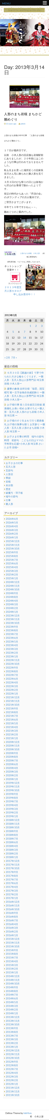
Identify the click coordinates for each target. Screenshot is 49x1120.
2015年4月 (12, 961)
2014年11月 (13, 979)
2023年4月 (12, 645)
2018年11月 (13, 823)
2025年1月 (12, 578)
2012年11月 (13, 1054)
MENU (6, 3)
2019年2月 (12, 812)
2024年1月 (12, 611)
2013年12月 (13, 1017)
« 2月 (7, 357)
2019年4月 (12, 805)
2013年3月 (12, 1039)
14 (24, 337)
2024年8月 (12, 596)
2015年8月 (12, 953)
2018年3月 (12, 849)
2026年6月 (12, 518)
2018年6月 (12, 842)
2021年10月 (13, 704)
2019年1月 (12, 816)
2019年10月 (13, 790)
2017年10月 (13, 868)
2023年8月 (12, 630)
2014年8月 (12, 991)
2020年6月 (12, 764)
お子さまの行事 (14, 463)
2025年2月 (12, 574)
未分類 (9, 485)
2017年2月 (12, 894)
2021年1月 (12, 738)
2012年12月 (13, 1050)
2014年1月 (12, 1013)
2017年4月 (12, 886)
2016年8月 (12, 916)
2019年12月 (13, 782)
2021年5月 (12, 723)
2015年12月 (13, 938)
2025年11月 (13, 544)
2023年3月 (12, 648)
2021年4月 (12, 727)
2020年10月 (13, 749)
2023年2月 (12, 652)
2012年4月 (12, 1072)
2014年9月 (12, 987)
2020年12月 (13, 742)
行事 (8, 500)
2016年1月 (12, 935)
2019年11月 (13, 786)
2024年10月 (13, 589)
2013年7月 (12, 1035)
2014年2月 (12, 1009)
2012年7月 (12, 1069)
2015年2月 (12, 968)
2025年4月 (12, 567)
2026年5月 (12, 522)
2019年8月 (12, 797)
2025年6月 (12, 563)
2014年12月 (13, 976)
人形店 (9, 474)
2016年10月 (13, 909)
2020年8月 (12, 756)
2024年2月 (12, 608)
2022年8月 (12, 671)
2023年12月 (13, 615)
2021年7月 (12, 715)
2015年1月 (12, 972)
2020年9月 (12, 753)
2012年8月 (12, 1065)
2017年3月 (12, 890)
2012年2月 (12, 1080)
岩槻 (8, 481)
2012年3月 (12, 1076)
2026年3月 (12, 530)
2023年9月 (12, 626)
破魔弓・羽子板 (14, 492)
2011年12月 (13, 1087)
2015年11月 (13, 942)
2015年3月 (12, 965)
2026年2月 (12, 533)
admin (22, 124)
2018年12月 (13, 820)
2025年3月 (12, 570)
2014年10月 (13, 983)
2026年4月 (12, 526)
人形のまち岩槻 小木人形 (30, 253)
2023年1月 (12, 656)
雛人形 (9, 503)
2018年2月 (12, 853)
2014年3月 (12, 1005)
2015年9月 (12, 950)
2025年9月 (12, 552)
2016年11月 (13, 905)
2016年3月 (12, 927)
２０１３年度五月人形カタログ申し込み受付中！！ (20, 291)
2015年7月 (12, 957)
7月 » (14, 357)
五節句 (9, 470)
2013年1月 (12, 1046)
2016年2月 (12, 931)
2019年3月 (12, 808)
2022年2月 (12, 689)
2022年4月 (12, 682)
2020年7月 (12, 760)
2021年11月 (13, 700)
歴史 (8, 489)
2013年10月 (13, 1024)
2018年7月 (12, 838)
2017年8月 (12, 875)
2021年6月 (12, 719)
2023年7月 (12, 634)
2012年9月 (12, 1061)
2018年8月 (12, 834)
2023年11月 (13, 619)
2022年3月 (12, 686)
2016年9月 (12, 912)
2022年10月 (13, 663)
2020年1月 (12, 779)
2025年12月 (13, 541)
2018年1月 (12, 857)
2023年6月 (12, 637)
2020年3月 (12, 771)
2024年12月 (13, 582)
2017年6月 (12, 883)
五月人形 (11, 466)
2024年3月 (12, 604)
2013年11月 (13, 1020)
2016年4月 (12, 924)
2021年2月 (12, 734)
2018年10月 (13, 827)
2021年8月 (12, 712)
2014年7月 (12, 994)
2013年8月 (12, 1031)
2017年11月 (13, 864)
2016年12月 (13, 901)
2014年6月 (12, 998)
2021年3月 (12, 730)
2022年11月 (13, 660)
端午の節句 (12, 496)
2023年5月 (12, 641)
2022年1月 (12, 693)
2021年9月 (12, 708)
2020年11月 (13, 745)
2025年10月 (13, 548)
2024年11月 (13, 585)
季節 (8, 477)
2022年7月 (12, 674)
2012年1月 (12, 1083)
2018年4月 (12, 846)
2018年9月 (12, 831)
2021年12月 (13, 697)
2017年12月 (13, 860)
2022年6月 (12, 678)
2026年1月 (12, 537)
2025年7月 (12, 559)
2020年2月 (12, 775)
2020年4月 (12, 768)
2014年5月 (12, 1002)
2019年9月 (12, 794)
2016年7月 (12, 920)
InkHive (27, 1113)
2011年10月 (13, 1095)
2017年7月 (12, 879)
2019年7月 (12, 801)
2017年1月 (12, 898)
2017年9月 (12, 872)
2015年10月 (13, 946)
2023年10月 (13, 622)
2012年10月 (13, 1057)
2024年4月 (12, 600)
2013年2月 (12, 1043)
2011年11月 (13, 1091)
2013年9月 (12, 1028)
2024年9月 (12, 593)
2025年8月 (12, 556)
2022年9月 (12, 667)
